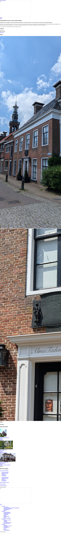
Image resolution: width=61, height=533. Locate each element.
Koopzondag (6, 526)
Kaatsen (5, 510)
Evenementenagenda (5, 473)
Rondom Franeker (6, 516)
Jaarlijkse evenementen (7, 518)
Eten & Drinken (4, 474)
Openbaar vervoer (6, 527)
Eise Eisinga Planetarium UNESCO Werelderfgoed (11, 507)
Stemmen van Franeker (7, 519)
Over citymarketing (7, 530)
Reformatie (5, 521)
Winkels (5, 515)
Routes (5, 517)
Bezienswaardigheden (5, 472)
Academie (5, 520)
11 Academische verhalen (7, 522)
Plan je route (2, 32)
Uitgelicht (3, 506)
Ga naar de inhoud (3, 0)
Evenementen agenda (7, 512)
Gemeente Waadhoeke (3, 485)
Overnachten (4, 475)
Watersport (5, 529)
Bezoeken (3, 511)
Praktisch (3, 524)
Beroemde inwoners (7, 523)
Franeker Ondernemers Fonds (4, 482)
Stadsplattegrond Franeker (8, 508)
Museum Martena (6, 509)
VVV (5, 528)
